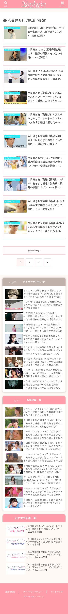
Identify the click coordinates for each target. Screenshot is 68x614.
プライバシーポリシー (33, 592)
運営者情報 (10, 592)
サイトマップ (57, 592)
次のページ (34, 250)
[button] (61, 466)
